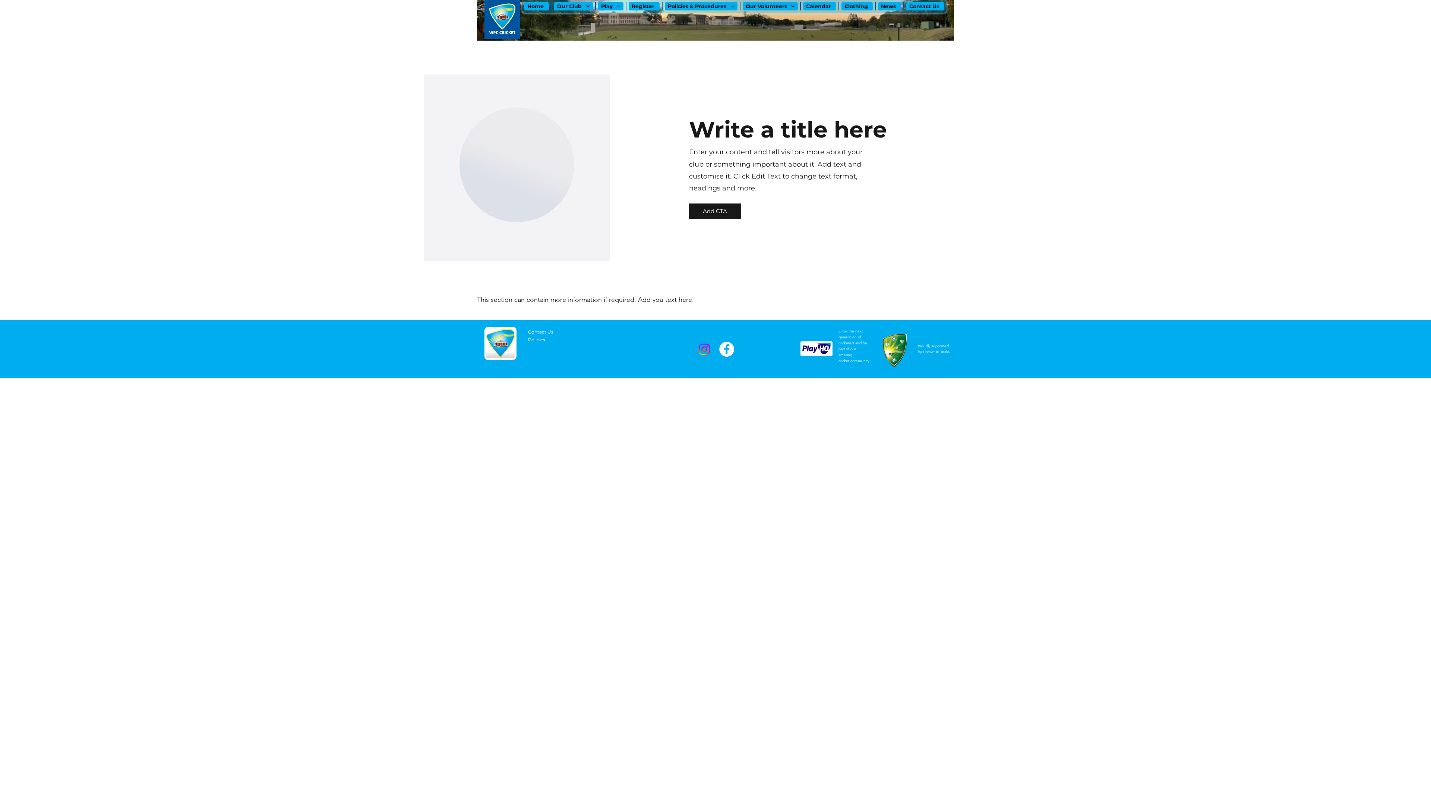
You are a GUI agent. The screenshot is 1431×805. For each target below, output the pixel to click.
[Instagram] (704, 349)
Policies (536, 339)
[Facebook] (726, 349)
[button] (715, 211)
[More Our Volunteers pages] (793, 6)
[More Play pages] (618, 6)
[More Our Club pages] (588, 6)
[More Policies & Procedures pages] (733, 6)
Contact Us (540, 332)
